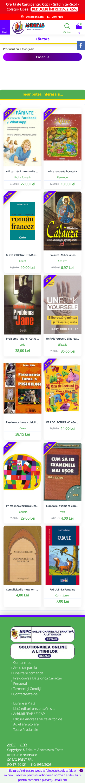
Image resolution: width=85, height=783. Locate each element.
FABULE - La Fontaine (62, 589)
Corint (22, 261)
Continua (42, 57)
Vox (62, 512)
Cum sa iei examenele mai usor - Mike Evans (62, 506)
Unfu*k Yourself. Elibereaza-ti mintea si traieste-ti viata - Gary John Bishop (62, 338)
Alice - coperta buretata (62, 171)
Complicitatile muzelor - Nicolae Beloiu (22, 589)
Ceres (22, 428)
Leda (22, 344)
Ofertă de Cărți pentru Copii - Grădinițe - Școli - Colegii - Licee (42, 7)
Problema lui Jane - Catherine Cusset (22, 338)
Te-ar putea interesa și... (42, 94)
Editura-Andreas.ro (40, 749)
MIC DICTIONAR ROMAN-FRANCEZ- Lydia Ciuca (22, 255)
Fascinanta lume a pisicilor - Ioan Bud (22, 422)
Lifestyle (62, 344)
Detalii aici (60, 780)
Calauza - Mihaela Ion (63, 255)
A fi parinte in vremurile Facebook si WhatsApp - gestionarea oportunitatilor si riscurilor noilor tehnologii (22, 171)
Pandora (22, 512)
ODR (23, 745)
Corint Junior (62, 595)
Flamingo (62, 177)
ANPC (11, 745)
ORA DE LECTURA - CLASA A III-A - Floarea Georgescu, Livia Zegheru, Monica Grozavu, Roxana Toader (62, 422)
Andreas (62, 261)
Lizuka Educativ (22, 177)
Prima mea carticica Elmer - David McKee (22, 506)
